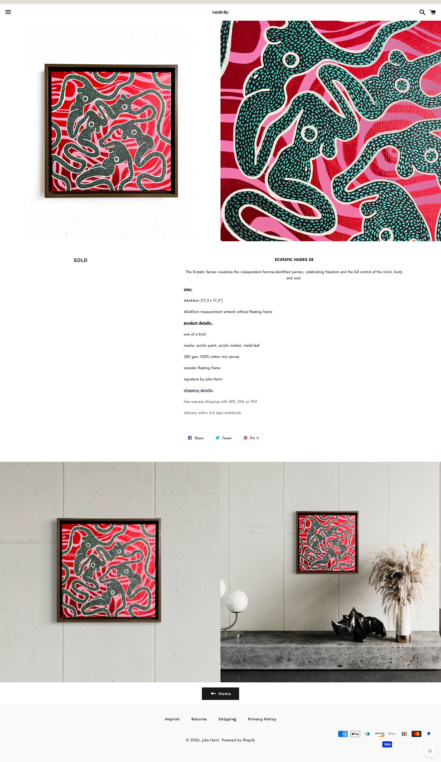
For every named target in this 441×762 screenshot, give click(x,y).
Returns (199, 719)
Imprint (172, 719)
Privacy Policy (262, 719)
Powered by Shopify (238, 740)
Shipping (227, 719)
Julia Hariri (210, 740)
